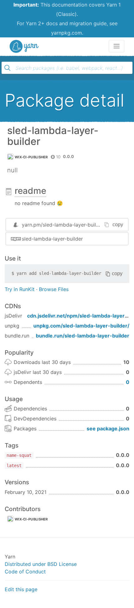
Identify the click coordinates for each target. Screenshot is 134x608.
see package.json (108, 428)
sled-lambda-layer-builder (52, 239)
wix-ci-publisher (31, 157)
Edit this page (21, 589)
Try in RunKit (20, 289)
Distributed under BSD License (41, 564)
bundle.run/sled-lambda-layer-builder (82, 336)
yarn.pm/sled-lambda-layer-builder (63, 225)
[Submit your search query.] (7, 68)
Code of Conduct (25, 571)
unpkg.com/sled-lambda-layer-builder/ (81, 326)
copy (117, 224)
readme (30, 190)
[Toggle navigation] (116, 46)
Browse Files (54, 289)
